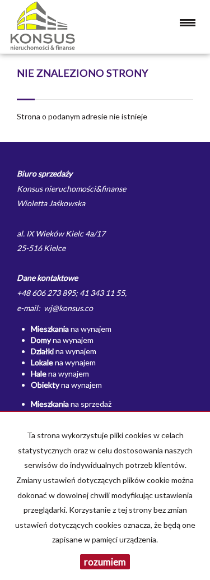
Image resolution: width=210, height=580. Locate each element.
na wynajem (71, 328)
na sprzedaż (71, 404)
